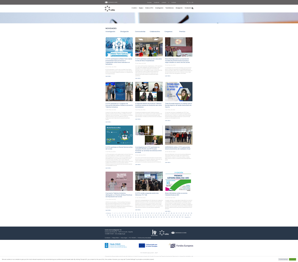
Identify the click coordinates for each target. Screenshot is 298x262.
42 (120, 215)
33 (184, 213)
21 (154, 213)
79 (128, 217)
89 (154, 217)
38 (110, 215)
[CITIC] (110, 7)
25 (164, 213)
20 (151, 213)
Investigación (110, 31)
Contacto (107, 237)
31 (179, 213)
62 (170, 215)
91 (159, 217)
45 (128, 215)
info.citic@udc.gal (120, 233)
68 (185, 215)
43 (122, 215)
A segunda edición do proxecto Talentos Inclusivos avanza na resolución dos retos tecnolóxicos (148, 105)
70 (190, 215)
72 (110, 217)
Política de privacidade (144, 237)
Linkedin (164, 2)
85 (143, 217)
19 (149, 213)
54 (150, 215)
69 (188, 215)
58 (160, 215)
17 (144, 213)
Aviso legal (124, 237)
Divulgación (124, 31)
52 (145, 215)
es (188, 2)
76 (120, 217)
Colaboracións (155, 31)
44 (125, 215)
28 (171, 213)
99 (179, 217)
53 (148, 215)
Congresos (168, 31)
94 (166, 217)
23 (159, 213)
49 (138, 215)
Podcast (173, 2)
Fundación (188, 8)
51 (143, 215)
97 (174, 217)
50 (140, 215)
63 (173, 215)
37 (107, 215)
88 (151, 217)
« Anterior (108, 213)
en (192, 2)
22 (156, 213)
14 (137, 213)
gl (190, 2)
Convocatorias (140, 31)
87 (148, 217)
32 (181, 213)
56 (155, 215)
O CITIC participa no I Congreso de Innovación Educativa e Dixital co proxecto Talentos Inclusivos (119, 105)
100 (182, 217)
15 (140, 213)
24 (161, 213)
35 (189, 213)
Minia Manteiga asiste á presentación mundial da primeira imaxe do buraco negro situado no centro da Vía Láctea (177, 60)
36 (191, 213)
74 (115, 217)
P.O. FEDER (132, 237)
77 (123, 217)
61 (168, 215)
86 (146, 217)
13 (135, 213)
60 (165, 215)
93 (164, 217)
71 (108, 217)
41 (117, 215)
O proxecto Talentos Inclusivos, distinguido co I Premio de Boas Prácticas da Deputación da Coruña (119, 194)
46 (130, 215)
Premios (182, 31)
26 (166, 213)
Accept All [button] (292, 259)
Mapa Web (115, 237)
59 (163, 215)
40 (115, 215)
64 (175, 215)
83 (138, 217)
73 (113, 217)
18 (147, 213)
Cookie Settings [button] (283, 259)
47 (133, 215)
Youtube (149, 2)
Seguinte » (188, 217)
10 (129, 213)
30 (176, 213)
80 (131, 217)
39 (112, 215)
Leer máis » (108, 76)
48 (135, 215)
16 (142, 213)
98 (177, 217)
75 (118, 217)
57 (158, 215)
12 (133, 213)
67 (183, 215)
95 (169, 217)
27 (169, 213)
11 (131, 213)
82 (136, 217)
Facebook (156, 2)
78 (125, 217)
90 (156, 217)
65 (178, 215)
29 (174, 213)
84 (141, 217)
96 (172, 217)
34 (186, 213)
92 (161, 217)
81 (133, 217)
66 (180, 215)
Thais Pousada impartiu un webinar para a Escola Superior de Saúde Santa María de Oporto (178, 105)
